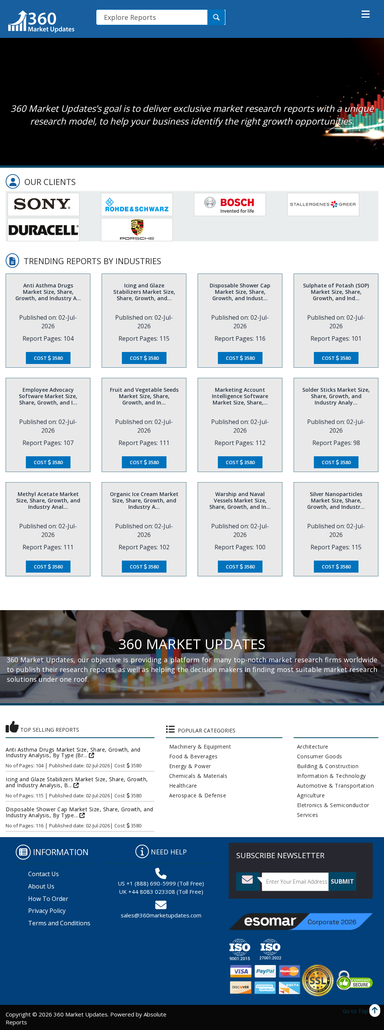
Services (306, 814)
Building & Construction (326, 766)
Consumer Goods (318, 756)
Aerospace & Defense (196, 795)
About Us (41, 886)
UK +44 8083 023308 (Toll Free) (161, 891)
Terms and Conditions (59, 923)
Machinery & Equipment (198, 746)
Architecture (311, 746)
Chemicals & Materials (197, 775)
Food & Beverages (192, 756)
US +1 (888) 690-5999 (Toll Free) (161, 883)
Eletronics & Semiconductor (331, 805)
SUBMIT (342, 881)
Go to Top (356, 1011)
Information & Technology (330, 775)
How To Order (48, 899)
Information (60, 851)
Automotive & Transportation (334, 785)
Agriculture (309, 795)
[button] (365, 14)
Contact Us (43, 874)
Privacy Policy (47, 911)
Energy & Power (188, 766)
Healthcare (181, 785)
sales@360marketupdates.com (161, 915)
